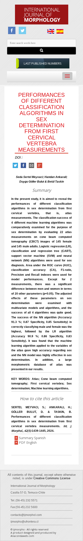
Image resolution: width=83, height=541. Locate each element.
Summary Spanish (32, 438)
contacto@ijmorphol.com (26, 515)
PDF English (28, 442)
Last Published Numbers (43, 63)
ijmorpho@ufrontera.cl (25, 521)
